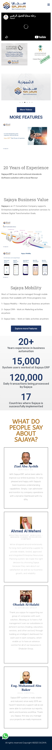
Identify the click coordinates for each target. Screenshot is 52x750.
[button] (22, 102)
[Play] (26, 87)
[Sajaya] (14, 5)
